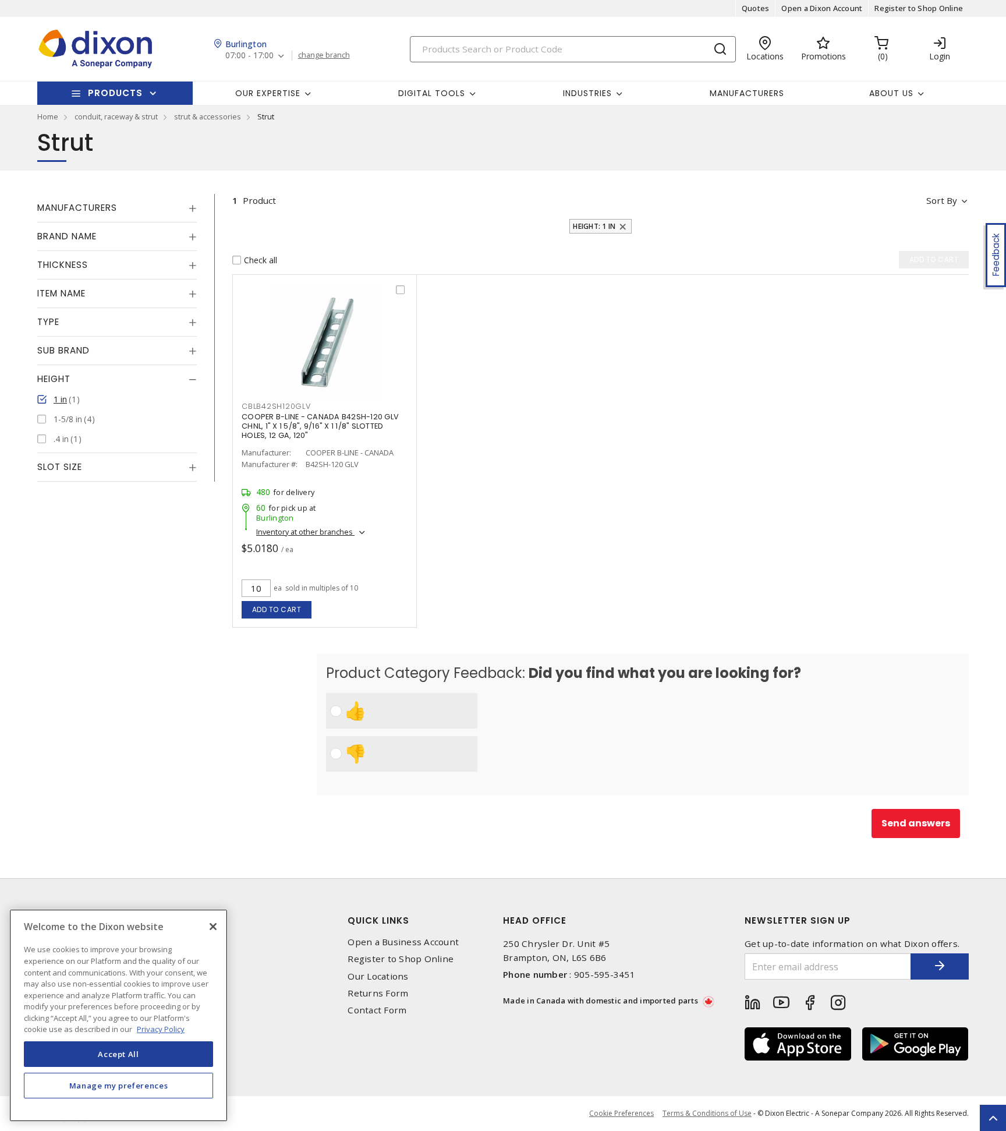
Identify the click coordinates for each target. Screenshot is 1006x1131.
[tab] (117, 208)
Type (48, 322)
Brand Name (67, 236)
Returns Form (378, 993)
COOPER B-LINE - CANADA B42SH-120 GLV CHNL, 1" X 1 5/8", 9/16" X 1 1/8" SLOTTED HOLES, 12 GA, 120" (320, 426)
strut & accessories (207, 116)
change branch (324, 55)
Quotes (756, 8)
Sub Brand (63, 350)
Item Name (61, 293)
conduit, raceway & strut (116, 116)
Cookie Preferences (621, 1113)
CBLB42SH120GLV (276, 406)
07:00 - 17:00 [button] (249, 56)
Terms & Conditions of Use (707, 1113)
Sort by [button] (941, 200)
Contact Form (377, 1010)
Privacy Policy (161, 1029)
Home (47, 116)
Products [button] (115, 93)
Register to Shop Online (918, 8)
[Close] (213, 926)
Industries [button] (587, 93)
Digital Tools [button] (431, 93)
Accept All (118, 1054)
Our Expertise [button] (267, 93)
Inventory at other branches (305, 531)
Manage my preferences (118, 1085)
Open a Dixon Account (821, 8)
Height (53, 379)
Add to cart (277, 609)
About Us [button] (891, 93)
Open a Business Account (403, 942)
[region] (118, 1015)
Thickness (62, 265)
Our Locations (378, 976)
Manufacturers (747, 93)
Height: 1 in (594, 226)
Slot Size (59, 467)
